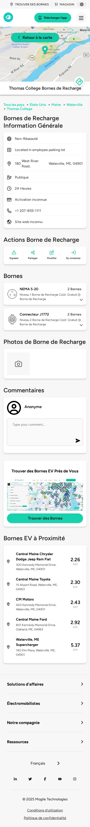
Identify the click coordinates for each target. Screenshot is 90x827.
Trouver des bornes (32, 4)
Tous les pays (13, 105)
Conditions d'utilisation (45, 810)
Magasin (67, 4)
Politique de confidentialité (45, 818)
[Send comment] (78, 440)
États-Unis (38, 105)
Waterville (74, 105)
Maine (56, 105)
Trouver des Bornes (45, 518)
